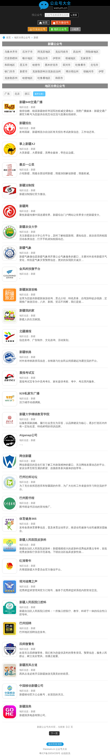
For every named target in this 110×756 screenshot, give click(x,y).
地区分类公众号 (22, 37)
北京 (17, 93)
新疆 (36, 37)
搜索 (74, 15)
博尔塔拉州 (72, 71)
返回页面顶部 (55, 744)
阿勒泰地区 (92, 51)
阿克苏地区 (44, 51)
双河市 (66, 64)
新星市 (24, 71)
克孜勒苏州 (11, 78)
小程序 (75, 29)
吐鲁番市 (80, 64)
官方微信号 (62, 22)
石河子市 (27, 51)
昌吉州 (77, 51)
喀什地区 (27, 58)
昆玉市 (24, 64)
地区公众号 (60, 29)
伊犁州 (56, 58)
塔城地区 (70, 58)
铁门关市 (10, 71)
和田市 (59, 78)
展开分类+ (39, 94)
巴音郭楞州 (11, 58)
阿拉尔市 (43, 58)
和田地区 (10, 64)
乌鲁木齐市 (11, 51)
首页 (45, 22)
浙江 (27, 93)
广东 (7, 93)
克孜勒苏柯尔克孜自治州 (46, 71)
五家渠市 (85, 58)
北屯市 (94, 64)
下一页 (54, 733)
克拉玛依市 (61, 51)
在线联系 (65, 753)
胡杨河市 (88, 71)
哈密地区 (27, 78)
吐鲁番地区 (44, 78)
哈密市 (36, 64)
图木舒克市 (51, 64)
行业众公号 (39, 29)
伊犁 (101, 71)
